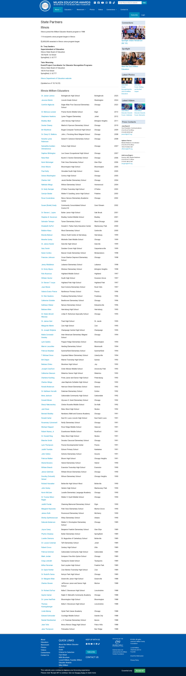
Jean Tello (45, 625)
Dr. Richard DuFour (48, 590)
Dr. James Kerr (46, 321)
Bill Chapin (45, 360)
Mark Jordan (46, 556)
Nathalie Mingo (47, 185)
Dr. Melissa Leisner (48, 112)
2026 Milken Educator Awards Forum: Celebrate (127, 113)
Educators (68, 9)
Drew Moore (46, 167)
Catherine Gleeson (48, 373)
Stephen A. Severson (49, 217)
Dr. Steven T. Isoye (48, 283)
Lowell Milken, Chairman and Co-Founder (135, 650)
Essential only (127, 671)
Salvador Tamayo (47, 221)
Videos (100, 9)
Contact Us (124, 9)
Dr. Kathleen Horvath (49, 391)
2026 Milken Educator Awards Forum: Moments (139, 113)
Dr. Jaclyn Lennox (47, 96)
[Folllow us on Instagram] (107, 2)
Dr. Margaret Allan (48, 579)
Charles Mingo (46, 382)
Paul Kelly (45, 171)
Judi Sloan (45, 409)
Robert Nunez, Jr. (47, 432)
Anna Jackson (46, 396)
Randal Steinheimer (48, 620)
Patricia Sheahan (47, 351)
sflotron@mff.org (127, 149)
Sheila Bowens (47, 463)
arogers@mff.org (127, 163)
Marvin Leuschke (47, 346)
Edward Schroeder (48, 616)
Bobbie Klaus (46, 231)
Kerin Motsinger (47, 162)
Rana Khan (45, 158)
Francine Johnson (48, 257)
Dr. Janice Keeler (47, 244)
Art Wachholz (46, 130)
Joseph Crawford (47, 369)
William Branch (46, 467)
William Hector (46, 278)
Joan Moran (45, 287)
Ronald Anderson (47, 387)
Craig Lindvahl (46, 561)
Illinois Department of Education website (56, 78)
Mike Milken (63, 665)
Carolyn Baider (46, 194)
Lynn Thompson (47, 445)
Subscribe (134, 15)
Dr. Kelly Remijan (47, 189)
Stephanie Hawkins (48, 116)
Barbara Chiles (46, 364)
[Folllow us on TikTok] (113, 2)
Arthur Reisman (47, 565)
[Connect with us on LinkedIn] (110, 2)
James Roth (45, 513)
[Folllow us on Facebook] (99, 2)
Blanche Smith (46, 440)
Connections (111, 9)
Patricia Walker (47, 458)
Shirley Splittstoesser (49, 518)
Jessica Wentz (47, 100)
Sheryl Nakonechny (48, 405)
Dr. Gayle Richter (47, 570)
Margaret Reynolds (48, 509)
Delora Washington (48, 176)
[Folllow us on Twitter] (95, 2)
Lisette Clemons (47, 538)
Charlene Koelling (47, 378)
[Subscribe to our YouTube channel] (103, 2)
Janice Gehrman (47, 472)
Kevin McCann (46, 493)
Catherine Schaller (48, 300)
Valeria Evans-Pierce (49, 292)
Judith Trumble (46, 449)
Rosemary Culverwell (49, 423)
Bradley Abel (46, 121)
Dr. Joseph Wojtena (48, 330)
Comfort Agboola (47, 105)
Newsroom (80, 9)
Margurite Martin (47, 326)
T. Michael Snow (47, 355)
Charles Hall (45, 180)
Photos (92, 9)
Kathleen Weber (47, 305)
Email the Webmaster (136, 656)
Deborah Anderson (48, 522)
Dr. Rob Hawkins (47, 296)
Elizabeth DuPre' (47, 226)
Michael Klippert (47, 427)
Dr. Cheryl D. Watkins (49, 134)
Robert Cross (46, 547)
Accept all (139, 671)
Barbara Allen (46, 309)
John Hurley (45, 488)
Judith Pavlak (46, 504)
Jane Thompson (47, 629)
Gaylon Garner (46, 595)
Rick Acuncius (46, 274)
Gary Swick (45, 248)
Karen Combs (46, 253)
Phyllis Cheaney (47, 534)
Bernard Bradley (47, 414)
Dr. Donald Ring (47, 436)
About (57, 9)
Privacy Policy (134, 660)
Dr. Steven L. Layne (48, 213)
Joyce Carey (46, 529)
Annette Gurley (46, 239)
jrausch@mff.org (127, 134)
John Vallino (45, 454)
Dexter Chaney (46, 125)
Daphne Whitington (48, 153)
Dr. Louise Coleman (48, 543)
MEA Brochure (64, 657)
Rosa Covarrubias (48, 198)
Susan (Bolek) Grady (49, 205)
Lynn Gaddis (45, 342)
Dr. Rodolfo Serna (47, 574)
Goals (61, 650)
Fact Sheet (63, 655)
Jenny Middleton (47, 265)
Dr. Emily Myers (47, 269)
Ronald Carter (46, 418)
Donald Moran (46, 400)
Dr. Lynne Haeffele (48, 599)
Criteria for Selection (66, 652)
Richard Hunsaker (47, 484)
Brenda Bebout (46, 235)
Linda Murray (46, 611)
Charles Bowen (47, 583)
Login (143, 15)
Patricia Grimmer (47, 552)
